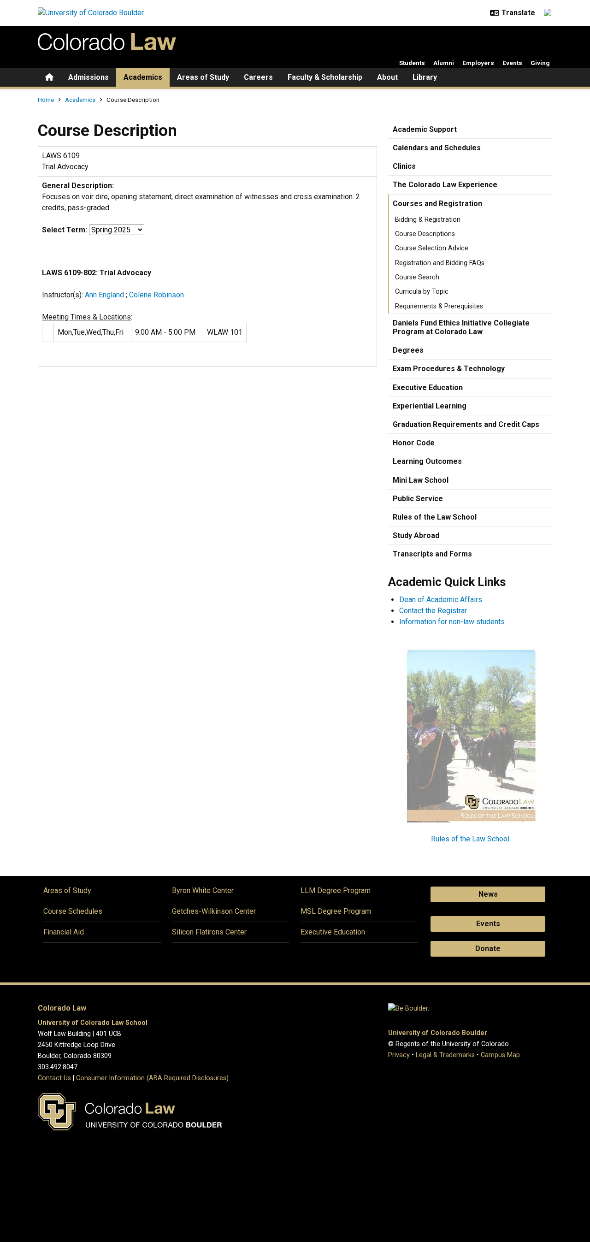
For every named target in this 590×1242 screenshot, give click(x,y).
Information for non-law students (452, 621)
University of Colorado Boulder (437, 1033)
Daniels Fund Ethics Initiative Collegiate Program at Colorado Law (461, 327)
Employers (478, 62)
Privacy (399, 1055)
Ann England (104, 294)
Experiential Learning (429, 406)
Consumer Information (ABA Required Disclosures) (152, 1078)
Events (512, 62)
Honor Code (414, 442)
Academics (143, 77)
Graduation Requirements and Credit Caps (466, 424)
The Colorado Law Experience (445, 184)
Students (412, 62)
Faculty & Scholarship (325, 77)
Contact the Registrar (433, 610)
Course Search (417, 277)
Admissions (88, 77)
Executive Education (428, 387)
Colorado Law (62, 1008)
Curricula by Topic (421, 292)
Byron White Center (203, 890)
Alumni (443, 62)
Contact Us (54, 1078)
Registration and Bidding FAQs (439, 263)
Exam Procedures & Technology (449, 368)
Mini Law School (420, 480)
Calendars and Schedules (437, 147)
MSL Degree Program (336, 911)
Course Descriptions (425, 234)
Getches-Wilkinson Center (214, 911)
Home (46, 99)
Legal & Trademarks (445, 1055)
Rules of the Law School (435, 517)
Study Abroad (416, 535)
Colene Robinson (156, 294)
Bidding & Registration (427, 220)
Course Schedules (72, 911)
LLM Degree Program (336, 890)
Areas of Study (203, 77)
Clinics (404, 166)
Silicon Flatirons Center (209, 932)
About (387, 77)
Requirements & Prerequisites (439, 306)
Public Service (418, 498)
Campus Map (500, 1055)
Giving (540, 62)
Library (425, 77)
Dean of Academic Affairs (440, 599)
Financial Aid (63, 932)
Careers (258, 77)
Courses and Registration (437, 203)
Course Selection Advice (431, 248)
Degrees (408, 350)
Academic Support (425, 129)
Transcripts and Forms (432, 554)
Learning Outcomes (427, 461)
